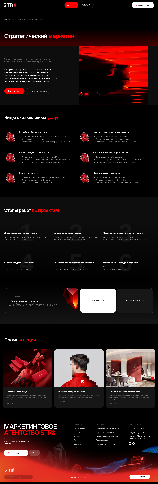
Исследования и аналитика (107, 429)
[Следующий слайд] (152, 378)
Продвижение (102, 440)
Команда (77, 432)
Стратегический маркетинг (29, 20)
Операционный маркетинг (107, 436)
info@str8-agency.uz (137, 432)
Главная (8, 20)
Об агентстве (79, 429)
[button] (71, 5)
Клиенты (77, 436)
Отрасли (77, 440)
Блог (75, 447)
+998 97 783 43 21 (136, 429)
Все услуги (78, 444)
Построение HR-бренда (106, 444)
